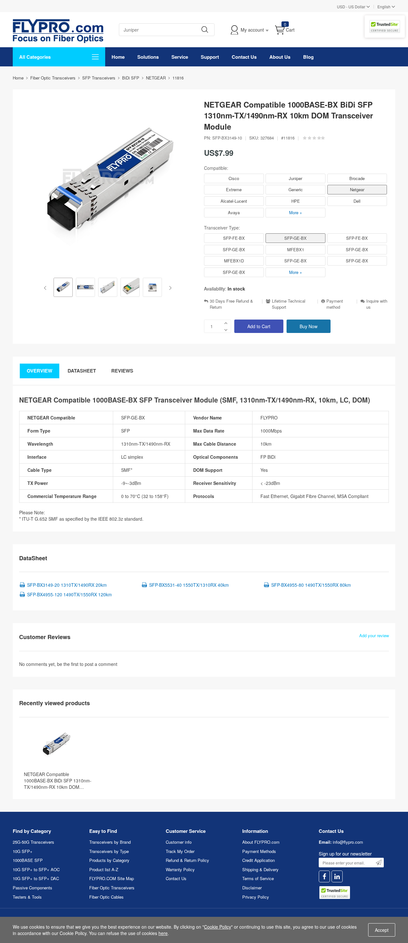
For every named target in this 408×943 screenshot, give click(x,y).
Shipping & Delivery (260, 869)
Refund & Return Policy (187, 860)
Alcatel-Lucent (234, 201)
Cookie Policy (217, 927)
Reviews (122, 370)
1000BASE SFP (28, 860)
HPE (295, 201)
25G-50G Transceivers (33, 842)
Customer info (179, 842)
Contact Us (244, 56)
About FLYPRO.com (261, 842)
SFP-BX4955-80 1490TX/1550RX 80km (311, 585)
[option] (63, 288)
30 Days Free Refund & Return (231, 304)
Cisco (234, 178)
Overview (39, 370)
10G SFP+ (23, 851)
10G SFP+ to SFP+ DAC (36, 878)
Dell (357, 201)
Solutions (148, 56)
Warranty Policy (180, 869)
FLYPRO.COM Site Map (111, 878)
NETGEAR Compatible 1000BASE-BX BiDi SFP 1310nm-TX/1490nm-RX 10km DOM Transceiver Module (57, 780)
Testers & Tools (27, 897)
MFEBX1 (295, 249)
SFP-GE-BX (295, 238)
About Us (279, 56)
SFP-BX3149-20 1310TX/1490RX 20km (67, 585)
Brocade (357, 178)
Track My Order (180, 851)
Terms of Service (258, 878)
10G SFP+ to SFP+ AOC (36, 869)
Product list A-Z (103, 869)
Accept (382, 930)
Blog (308, 56)
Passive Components (32, 888)
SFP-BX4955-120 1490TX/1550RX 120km (69, 594)
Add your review (374, 635)
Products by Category (109, 860)
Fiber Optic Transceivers (112, 888)
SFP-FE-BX (234, 238)
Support (210, 56)
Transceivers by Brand (110, 842)
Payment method (334, 304)
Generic (295, 189)
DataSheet (82, 370)
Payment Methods (259, 851)
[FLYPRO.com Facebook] (324, 876)
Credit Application (258, 860)
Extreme (234, 189)
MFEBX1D (234, 261)
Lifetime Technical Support (288, 304)
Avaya (234, 212)
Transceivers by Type (109, 851)
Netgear (357, 189)
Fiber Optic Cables (106, 897)
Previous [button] (46, 287)
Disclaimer (252, 888)
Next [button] (169, 287)
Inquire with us (376, 304)
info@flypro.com (348, 842)
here (163, 933)
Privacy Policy (255, 897)
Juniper (295, 178)
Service (179, 56)
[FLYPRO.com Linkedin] (337, 876)
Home (118, 56)
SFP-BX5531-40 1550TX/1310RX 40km (189, 585)
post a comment (101, 664)
